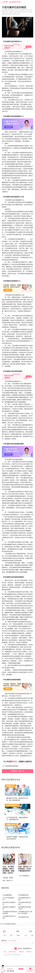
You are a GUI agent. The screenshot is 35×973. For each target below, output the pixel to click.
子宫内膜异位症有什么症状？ (24, 898)
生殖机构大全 (12, 951)
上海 (25, 935)
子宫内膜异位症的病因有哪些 (12, 371)
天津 (11, 935)
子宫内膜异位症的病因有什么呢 (13, 197)
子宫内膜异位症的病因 (10, 924)
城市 (4, 931)
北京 (4, 935)
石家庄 (18, 935)
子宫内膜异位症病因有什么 (12, 281)
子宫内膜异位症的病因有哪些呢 (13, 577)
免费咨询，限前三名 (17, 771)
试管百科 (21, 951)
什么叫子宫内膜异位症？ (8, 898)
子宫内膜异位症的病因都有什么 (13, 116)
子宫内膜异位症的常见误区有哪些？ (9, 912)
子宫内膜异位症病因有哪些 (12, 679)
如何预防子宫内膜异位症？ (9, 908)
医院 (17, 931)
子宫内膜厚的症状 (23, 895)
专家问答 (28, 951)
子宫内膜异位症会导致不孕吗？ (24, 908)
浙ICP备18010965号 (16, 954)
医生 (30, 931)
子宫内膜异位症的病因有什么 (12, 41)
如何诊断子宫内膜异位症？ (9, 903)
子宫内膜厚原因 (7, 895)
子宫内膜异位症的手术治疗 (9, 917)
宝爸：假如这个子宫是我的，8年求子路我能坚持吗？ (9, 880)
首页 (5, 951)
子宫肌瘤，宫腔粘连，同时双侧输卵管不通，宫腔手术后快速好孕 (8, 878)
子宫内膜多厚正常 (23, 917)
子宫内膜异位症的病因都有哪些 (13, 444)
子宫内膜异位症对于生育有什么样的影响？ (25, 912)
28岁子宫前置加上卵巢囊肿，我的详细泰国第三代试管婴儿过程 (25, 876)
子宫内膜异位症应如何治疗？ (24, 903)
